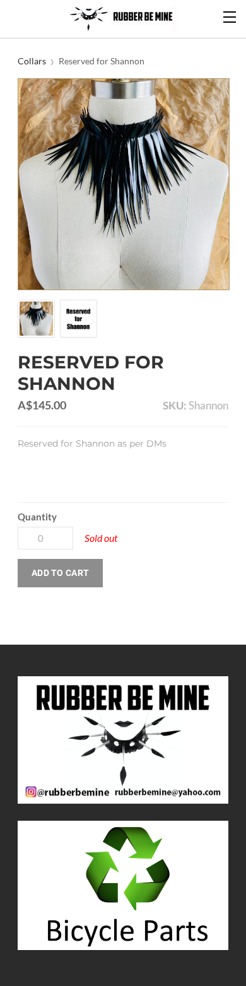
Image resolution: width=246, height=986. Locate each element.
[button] (60, 573)
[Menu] (230, 16)
